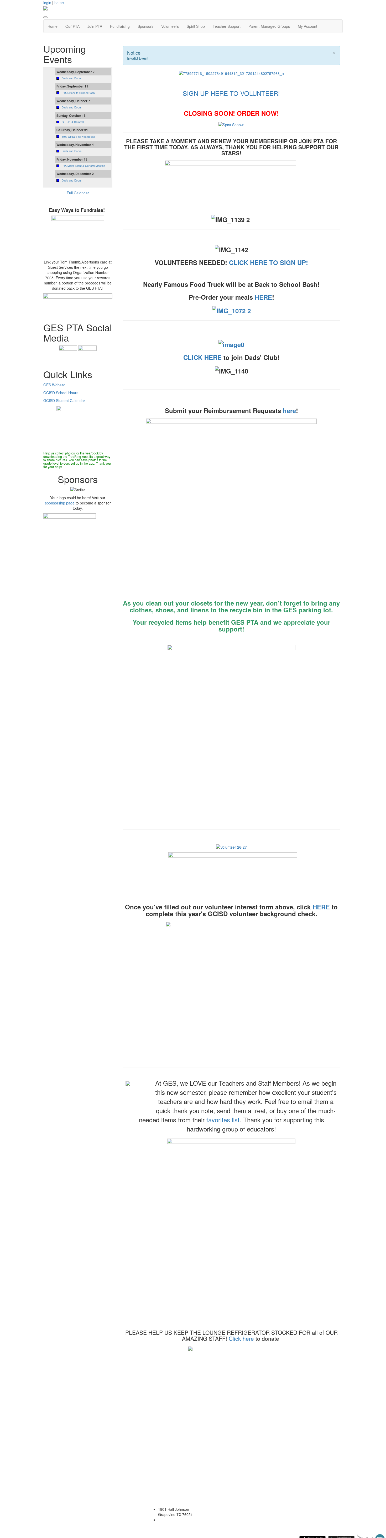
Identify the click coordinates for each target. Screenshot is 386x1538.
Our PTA (72, 26)
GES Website (54, 384)
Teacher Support (227, 26)
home (59, 2)
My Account (307, 26)
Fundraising (120, 26)
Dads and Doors (71, 78)
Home (53, 26)
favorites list (222, 1119)
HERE (263, 297)
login (47, 2)
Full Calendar (78, 192)
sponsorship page (60, 503)
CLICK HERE (202, 357)
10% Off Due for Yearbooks (78, 137)
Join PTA (94, 26)
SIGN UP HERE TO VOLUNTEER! (231, 93)
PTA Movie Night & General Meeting (83, 166)
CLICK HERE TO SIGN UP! (268, 262)
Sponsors (145, 26)
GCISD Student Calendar (64, 400)
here (289, 410)
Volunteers (170, 26)
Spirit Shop (196, 26)
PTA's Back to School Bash (78, 93)
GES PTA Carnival (73, 122)
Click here (241, 1338)
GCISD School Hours (60, 392)
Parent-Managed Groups (269, 26)
